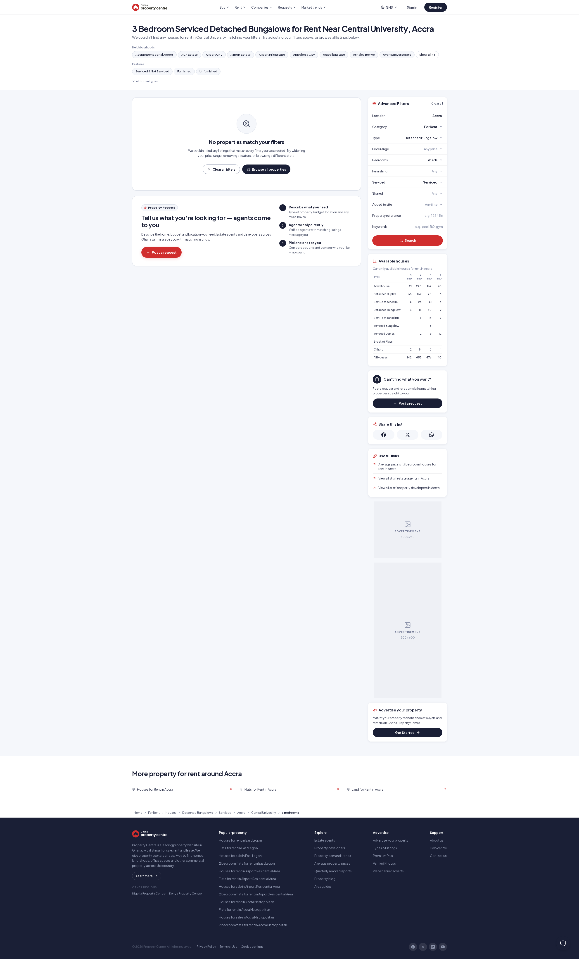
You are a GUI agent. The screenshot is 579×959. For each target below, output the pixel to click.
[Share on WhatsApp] (431, 435)
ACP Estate (189, 54)
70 (430, 294)
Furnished (184, 71)
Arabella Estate (334, 54)
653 (419, 357)
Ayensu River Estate (397, 54)
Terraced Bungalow (386, 325)
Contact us (438, 856)
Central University (263, 812)
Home (138, 812)
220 (419, 286)
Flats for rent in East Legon (238, 848)
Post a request (164, 252)
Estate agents (324, 840)
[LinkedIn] (433, 947)
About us (436, 840)
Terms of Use (228, 946)
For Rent (154, 812)
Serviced (225, 812)
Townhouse (381, 286)
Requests (285, 7)
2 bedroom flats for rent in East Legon (247, 863)
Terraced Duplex (384, 333)
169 (419, 294)
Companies (259, 7)
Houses (171, 812)
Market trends (311, 7)
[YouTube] (443, 947)
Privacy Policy (206, 946)
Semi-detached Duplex (389, 302)
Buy (222, 7)
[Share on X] (407, 435)
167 (429, 286)
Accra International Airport (154, 54)
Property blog (324, 879)
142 (409, 357)
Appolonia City (304, 54)
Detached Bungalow (387, 310)
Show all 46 (427, 54)
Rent (238, 7)
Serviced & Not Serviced (152, 71)
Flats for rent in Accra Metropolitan (244, 909)
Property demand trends (332, 856)
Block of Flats (383, 341)
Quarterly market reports (333, 871)
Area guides (323, 886)
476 (429, 357)
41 (430, 302)
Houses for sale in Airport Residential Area (249, 886)
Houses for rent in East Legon (240, 840)
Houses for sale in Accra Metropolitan (246, 917)
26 (420, 302)
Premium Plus (383, 856)
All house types (147, 81)
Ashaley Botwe (364, 54)
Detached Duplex (385, 294)
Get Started (405, 732)
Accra (241, 812)
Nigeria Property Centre (149, 893)
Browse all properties (269, 169)
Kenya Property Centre (185, 893)
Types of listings (385, 848)
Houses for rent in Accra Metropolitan (246, 902)
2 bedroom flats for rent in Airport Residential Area (256, 894)
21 (410, 286)
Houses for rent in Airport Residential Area (249, 871)
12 (440, 333)
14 (430, 318)
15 (420, 310)
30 (430, 310)
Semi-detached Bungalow (391, 318)
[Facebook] (413, 947)
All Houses (381, 357)
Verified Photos (384, 863)
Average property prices (332, 863)
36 (410, 294)
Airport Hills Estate (272, 54)
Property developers (329, 848)
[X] (423, 947)
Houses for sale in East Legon (240, 856)
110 (439, 357)
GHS (389, 7)
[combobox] (418, 115)
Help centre (438, 848)
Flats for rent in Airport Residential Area (247, 879)
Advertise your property (390, 840)
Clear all (437, 103)
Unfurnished (208, 71)
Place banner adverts (388, 871)
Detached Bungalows (197, 812)
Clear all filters (224, 169)
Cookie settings (252, 946)
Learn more (144, 876)
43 (439, 286)
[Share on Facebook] (383, 435)
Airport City (214, 54)
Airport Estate (240, 54)
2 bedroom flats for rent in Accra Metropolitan (253, 925)
